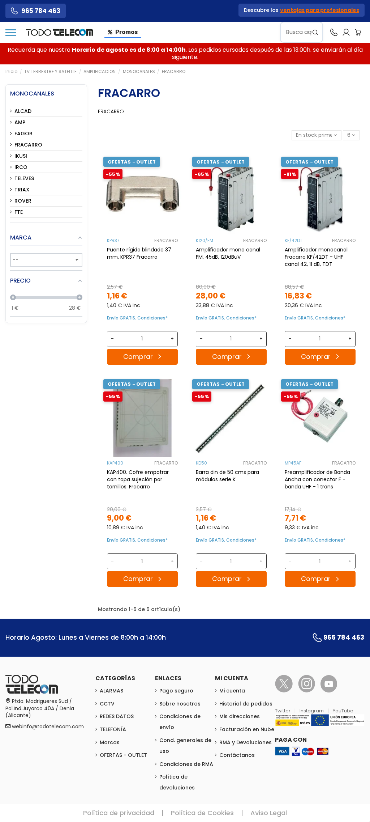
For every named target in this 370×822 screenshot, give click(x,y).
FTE (18, 212)
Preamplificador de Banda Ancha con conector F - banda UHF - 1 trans (317, 479)
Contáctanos (237, 755)
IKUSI (20, 156)
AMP (19, 122)
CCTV (107, 703)
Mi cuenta (232, 690)
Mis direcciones (239, 716)
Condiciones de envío (180, 722)
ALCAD (22, 111)
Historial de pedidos (245, 703)
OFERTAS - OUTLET (123, 755)
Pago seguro (176, 690)
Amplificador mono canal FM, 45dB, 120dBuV (228, 253)
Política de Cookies (202, 812)
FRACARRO (166, 240)
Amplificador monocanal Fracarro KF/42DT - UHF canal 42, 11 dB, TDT (316, 257)
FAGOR (23, 133)
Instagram (312, 710)
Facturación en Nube (246, 729)
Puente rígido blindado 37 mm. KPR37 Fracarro (139, 253)
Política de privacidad (118, 812)
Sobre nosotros (180, 703)
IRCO (20, 167)
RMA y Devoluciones (245, 742)
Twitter (283, 710)
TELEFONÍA (113, 729)
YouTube (343, 710)
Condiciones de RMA (186, 764)
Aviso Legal (268, 812)
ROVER (22, 200)
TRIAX (21, 189)
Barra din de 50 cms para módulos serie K (227, 476)
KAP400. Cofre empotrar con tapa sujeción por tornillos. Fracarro (138, 479)
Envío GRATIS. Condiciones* (137, 318)
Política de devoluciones (177, 782)
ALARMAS (111, 690)
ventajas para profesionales (319, 10)
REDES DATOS (117, 716)
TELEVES (24, 178)
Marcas (110, 742)
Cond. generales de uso (185, 746)
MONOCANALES (32, 93)
